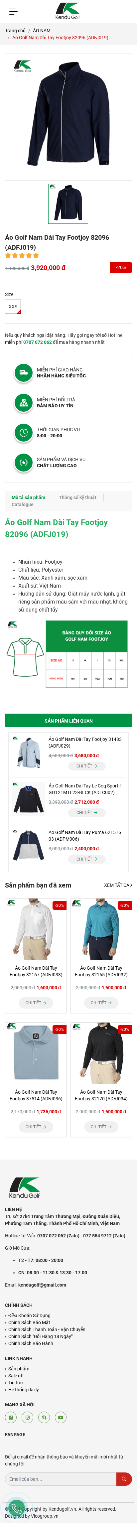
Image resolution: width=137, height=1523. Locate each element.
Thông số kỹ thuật (77, 497)
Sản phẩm (18, 1368)
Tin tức (15, 1382)
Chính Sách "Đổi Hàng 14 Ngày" (40, 1336)
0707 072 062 (37, 342)
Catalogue (23, 504)
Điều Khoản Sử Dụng (29, 1315)
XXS (13, 306)
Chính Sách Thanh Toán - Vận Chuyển (46, 1329)
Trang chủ (15, 30)
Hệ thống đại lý (23, 1389)
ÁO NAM (42, 30)
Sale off (16, 1375)
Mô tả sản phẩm (28, 497)
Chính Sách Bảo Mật (29, 1322)
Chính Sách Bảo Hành (30, 1343)
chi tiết (84, 766)
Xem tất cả (117, 885)
